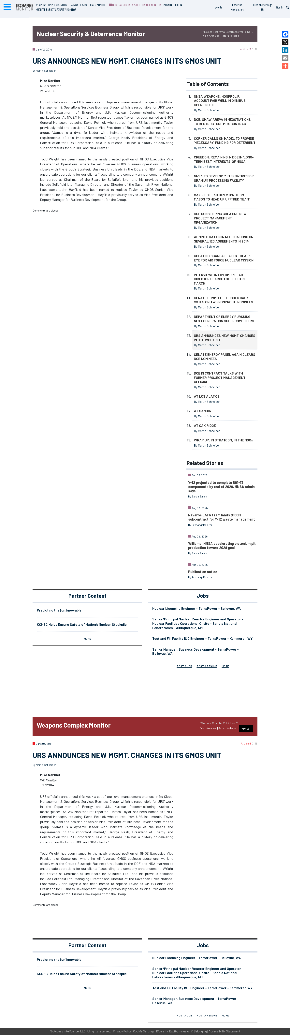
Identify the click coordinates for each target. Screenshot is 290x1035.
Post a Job (184, 666)
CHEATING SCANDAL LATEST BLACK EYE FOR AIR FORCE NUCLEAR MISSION (224, 258)
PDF (244, 728)
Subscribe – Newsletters (237, 7)
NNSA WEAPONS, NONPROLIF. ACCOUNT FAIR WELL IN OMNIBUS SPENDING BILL (220, 100)
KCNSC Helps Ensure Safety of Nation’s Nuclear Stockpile (82, 624)
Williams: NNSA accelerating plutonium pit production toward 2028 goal (222, 545)
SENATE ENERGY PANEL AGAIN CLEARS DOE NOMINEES (224, 356)
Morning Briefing (173, 5)
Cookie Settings (143, 1031)
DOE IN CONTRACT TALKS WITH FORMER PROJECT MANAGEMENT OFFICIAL (219, 377)
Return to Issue (230, 35)
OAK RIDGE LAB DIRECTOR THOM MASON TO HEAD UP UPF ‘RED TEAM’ (222, 197)
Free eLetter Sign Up (262, 7)
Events (218, 7)
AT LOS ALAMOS (207, 396)
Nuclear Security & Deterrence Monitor (136, 5)
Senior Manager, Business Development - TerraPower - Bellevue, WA (195, 651)
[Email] (285, 58)
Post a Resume (207, 666)
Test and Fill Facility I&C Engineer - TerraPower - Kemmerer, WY (202, 638)
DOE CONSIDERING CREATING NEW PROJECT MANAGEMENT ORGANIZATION (220, 218)
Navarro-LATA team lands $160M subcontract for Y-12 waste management (221, 517)
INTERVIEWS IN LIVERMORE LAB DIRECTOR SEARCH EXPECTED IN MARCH (219, 279)
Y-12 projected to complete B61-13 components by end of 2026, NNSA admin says (221, 486)
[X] (285, 42)
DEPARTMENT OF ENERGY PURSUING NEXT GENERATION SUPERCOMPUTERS (224, 318)
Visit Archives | (212, 35)
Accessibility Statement (224, 1031)
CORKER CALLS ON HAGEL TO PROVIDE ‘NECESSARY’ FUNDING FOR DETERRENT (224, 140)
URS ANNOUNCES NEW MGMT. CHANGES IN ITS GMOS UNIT (224, 337)
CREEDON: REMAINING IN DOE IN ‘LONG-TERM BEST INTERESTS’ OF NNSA (224, 159)
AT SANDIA (202, 411)
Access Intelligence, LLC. (69, 1031)
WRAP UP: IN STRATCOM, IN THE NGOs (223, 440)
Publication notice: (203, 571)
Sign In (279, 7)
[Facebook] (285, 34)
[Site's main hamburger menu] (7, 7)
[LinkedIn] (285, 50)
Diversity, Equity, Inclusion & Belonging (181, 1031)
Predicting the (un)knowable (59, 610)
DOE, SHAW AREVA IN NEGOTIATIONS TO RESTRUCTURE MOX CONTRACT (222, 121)
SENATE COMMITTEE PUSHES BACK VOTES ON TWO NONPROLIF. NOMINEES (223, 300)
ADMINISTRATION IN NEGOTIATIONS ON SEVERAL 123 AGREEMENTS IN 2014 (223, 239)
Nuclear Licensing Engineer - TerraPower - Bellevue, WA (196, 608)
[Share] (285, 66)
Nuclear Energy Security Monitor (56, 9)
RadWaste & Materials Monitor (88, 5)
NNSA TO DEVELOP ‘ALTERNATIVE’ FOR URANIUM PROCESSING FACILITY (224, 178)
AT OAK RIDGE (205, 425)
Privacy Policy (122, 1031)
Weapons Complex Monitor (51, 5)
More (87, 638)
